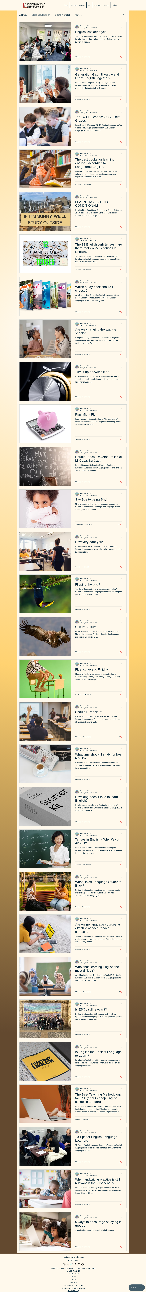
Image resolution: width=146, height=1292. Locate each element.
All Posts (23, 15)
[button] (124, 15)
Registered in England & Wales (73, 1288)
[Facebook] (75, 1264)
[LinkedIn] (67, 1264)
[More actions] (122, 26)
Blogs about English (41, 15)
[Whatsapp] (64, 1264)
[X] (78, 1264)
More (77, 15)
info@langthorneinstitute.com (73, 1257)
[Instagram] (82, 1264)
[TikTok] (71, 1264)
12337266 (79, 1285)
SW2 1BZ (73, 1282)
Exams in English (62, 15)
